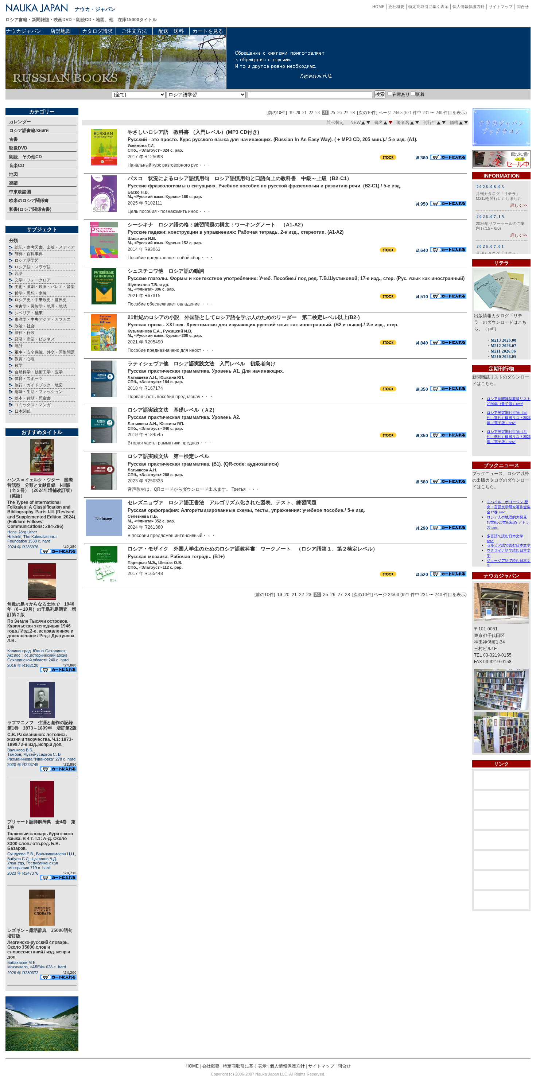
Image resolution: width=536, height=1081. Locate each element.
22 (311, 112)
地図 (13, 174)
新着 (420, 94)
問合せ (523, 6)
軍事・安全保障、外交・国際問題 (45, 352)
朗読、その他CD (25, 156)
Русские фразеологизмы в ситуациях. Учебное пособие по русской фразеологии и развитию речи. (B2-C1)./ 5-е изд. (264, 185)
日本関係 (23, 411)
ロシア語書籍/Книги (28, 130)
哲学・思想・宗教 (31, 293)
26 (339, 112)
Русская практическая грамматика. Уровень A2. (184, 417)
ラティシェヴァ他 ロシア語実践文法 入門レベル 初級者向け (202, 363)
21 (304, 112)
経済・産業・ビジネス (35, 339)
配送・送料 (171, 31)
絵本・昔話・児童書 (33, 398)
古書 (13, 139)
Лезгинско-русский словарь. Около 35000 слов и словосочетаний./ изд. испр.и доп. (38, 950)
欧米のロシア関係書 (28, 200)
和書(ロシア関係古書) (30, 209)
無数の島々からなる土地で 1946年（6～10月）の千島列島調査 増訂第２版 (41, 609)
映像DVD (18, 148)
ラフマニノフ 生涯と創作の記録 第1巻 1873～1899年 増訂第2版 (42, 725)
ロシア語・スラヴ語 (33, 267)
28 (352, 112)
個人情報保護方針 (469, 6)
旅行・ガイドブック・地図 (39, 385)
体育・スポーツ (29, 378)
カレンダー (20, 121)
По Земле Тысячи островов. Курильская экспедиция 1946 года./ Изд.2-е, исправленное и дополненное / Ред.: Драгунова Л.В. (40, 631)
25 (333, 112)
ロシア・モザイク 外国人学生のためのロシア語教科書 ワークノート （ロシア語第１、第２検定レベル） (253, 549)
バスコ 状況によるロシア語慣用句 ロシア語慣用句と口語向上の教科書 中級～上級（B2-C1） (240, 178)
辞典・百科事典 (29, 254)
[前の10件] (277, 112)
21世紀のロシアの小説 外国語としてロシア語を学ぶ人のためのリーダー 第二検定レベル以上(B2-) (244, 317)
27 (346, 112)
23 (317, 112)
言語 (19, 273)
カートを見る (208, 31)
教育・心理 (25, 359)
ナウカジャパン (24, 31)
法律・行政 (25, 332)
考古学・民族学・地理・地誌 (41, 306)
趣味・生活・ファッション (39, 391)
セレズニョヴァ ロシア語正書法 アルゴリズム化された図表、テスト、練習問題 (222, 502)
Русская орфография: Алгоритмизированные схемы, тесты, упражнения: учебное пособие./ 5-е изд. (246, 510)
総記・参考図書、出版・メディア (45, 247)
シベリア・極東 (29, 313)
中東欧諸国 (20, 191)
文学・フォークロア (33, 280)
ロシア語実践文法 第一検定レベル (168, 456)
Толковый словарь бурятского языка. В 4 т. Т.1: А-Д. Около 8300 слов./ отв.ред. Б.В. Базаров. (40, 841)
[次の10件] (367, 112)
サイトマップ (501, 6)
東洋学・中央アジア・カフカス (43, 319)
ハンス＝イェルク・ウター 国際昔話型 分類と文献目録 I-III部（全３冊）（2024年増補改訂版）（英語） (40, 487)
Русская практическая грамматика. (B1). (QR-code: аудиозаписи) (203, 464)
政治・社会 (25, 326)
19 (291, 112)
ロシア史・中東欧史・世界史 (41, 300)
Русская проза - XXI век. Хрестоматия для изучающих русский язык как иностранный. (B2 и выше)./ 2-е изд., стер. (263, 324)
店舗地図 (60, 31)
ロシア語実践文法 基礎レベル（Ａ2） (172, 410)
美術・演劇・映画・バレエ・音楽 (45, 286)
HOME (378, 6)
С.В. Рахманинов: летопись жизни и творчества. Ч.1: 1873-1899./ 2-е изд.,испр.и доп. (40, 739)
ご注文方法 (134, 31)
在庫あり (401, 94)
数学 (19, 365)
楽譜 (13, 183)
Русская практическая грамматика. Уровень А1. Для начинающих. (206, 371)
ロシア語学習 (27, 260)
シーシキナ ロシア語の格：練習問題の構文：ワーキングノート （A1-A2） (217, 225)
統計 (19, 345)
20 (298, 112)
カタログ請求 (97, 31)
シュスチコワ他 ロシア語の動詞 (166, 271)
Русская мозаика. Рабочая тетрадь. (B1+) (176, 556)
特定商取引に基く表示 (428, 6)
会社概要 (396, 6)
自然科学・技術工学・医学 (39, 372)
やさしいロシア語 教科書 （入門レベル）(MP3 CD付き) (193, 132)
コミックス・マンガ (33, 405)
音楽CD (16, 165)
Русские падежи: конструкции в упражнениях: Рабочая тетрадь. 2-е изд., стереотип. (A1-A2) (235, 232)
